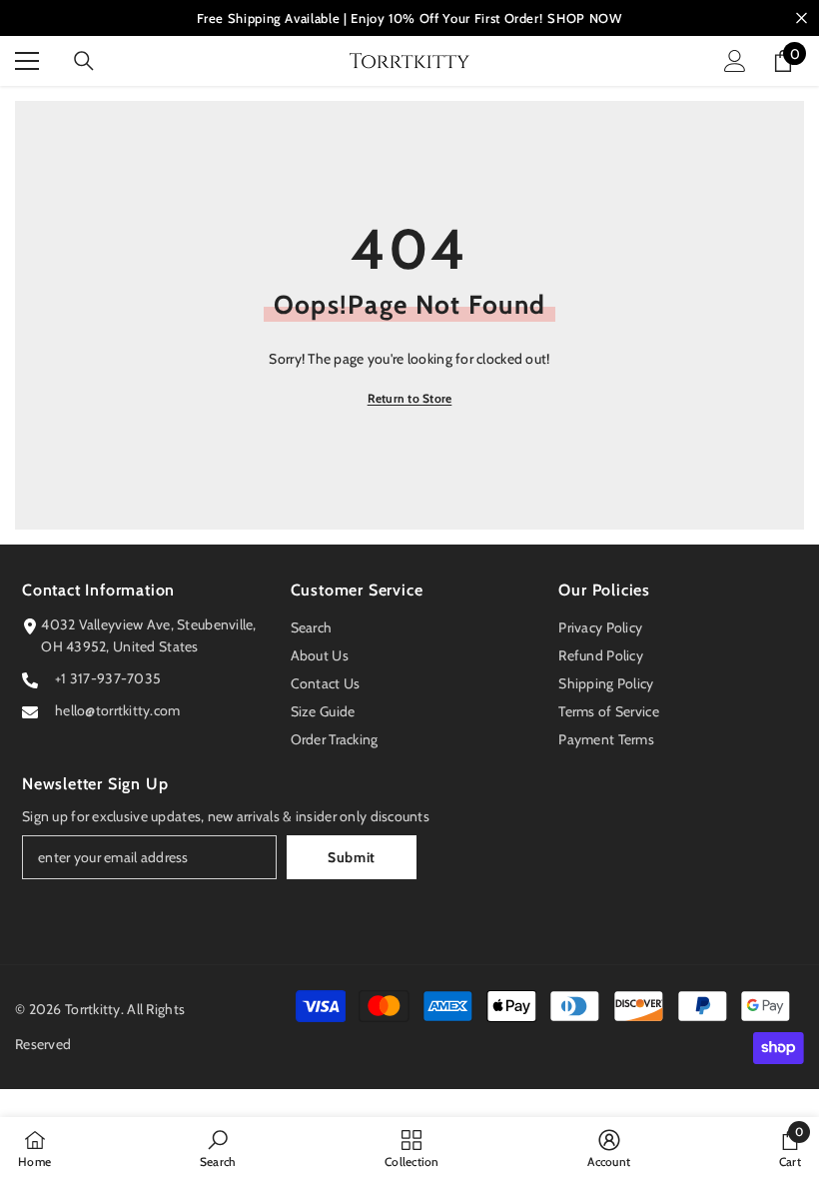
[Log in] (735, 61)
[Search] (84, 61)
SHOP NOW (584, 18)
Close (801, 18)
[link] (218, 1148)
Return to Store (410, 398)
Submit (352, 857)
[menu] (27, 61)
